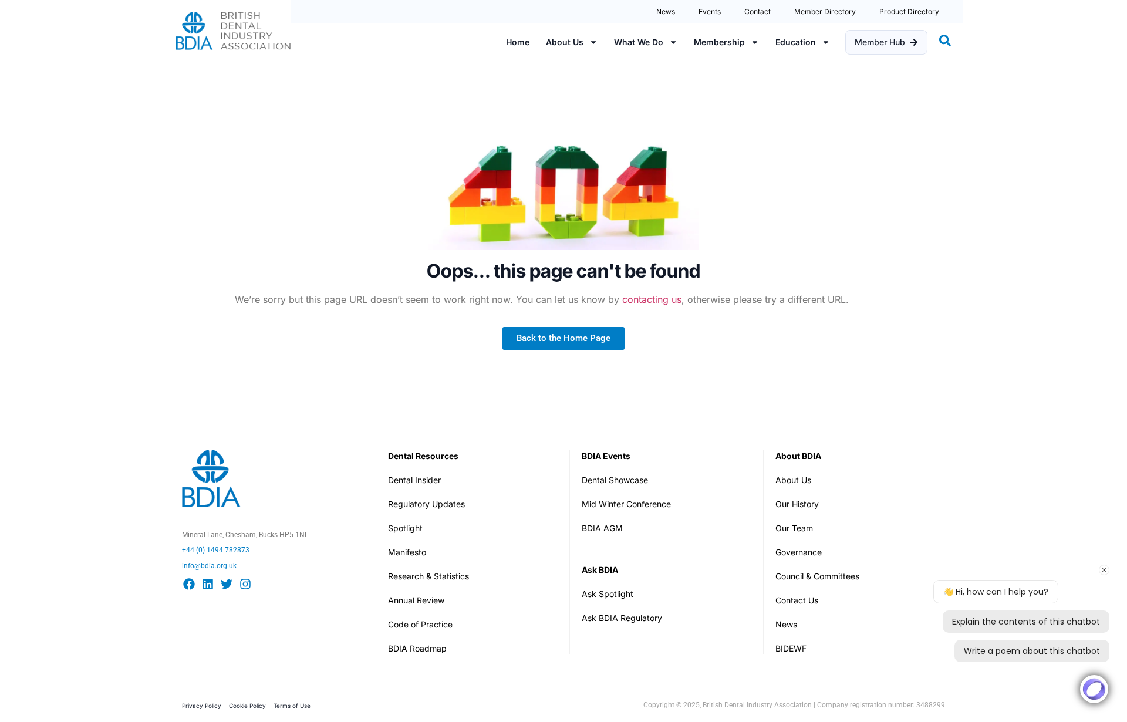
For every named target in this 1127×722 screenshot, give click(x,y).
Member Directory (825, 11)
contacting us (651, 299)
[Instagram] (245, 584)
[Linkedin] (208, 584)
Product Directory (909, 11)
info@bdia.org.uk (209, 566)
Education (795, 42)
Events (710, 11)
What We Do (638, 42)
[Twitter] (227, 584)
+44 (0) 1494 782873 (215, 550)
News (665, 11)
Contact (757, 11)
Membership (719, 42)
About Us (564, 42)
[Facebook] (189, 584)
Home (517, 42)
